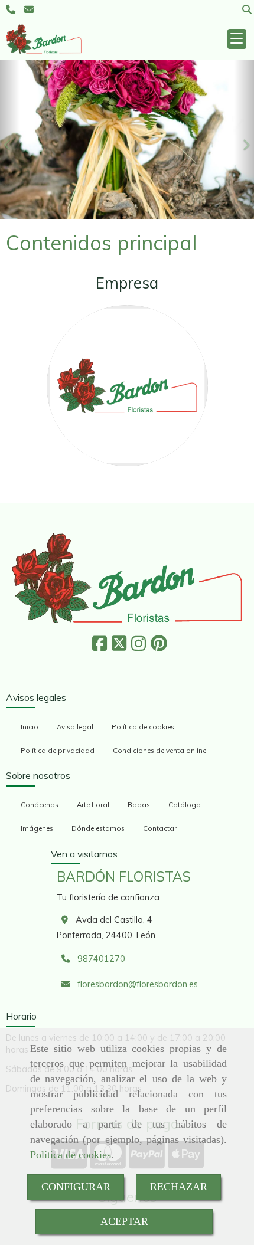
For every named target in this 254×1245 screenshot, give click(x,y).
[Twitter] (119, 646)
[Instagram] (138, 646)
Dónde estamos (98, 828)
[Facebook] (99, 646)
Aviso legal (75, 726)
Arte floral (93, 804)
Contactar (160, 828)
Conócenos (39, 804)
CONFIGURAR (75, 1186)
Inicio (29, 726)
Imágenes (37, 828)
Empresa (127, 283)
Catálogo (184, 804)
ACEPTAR (124, 1221)
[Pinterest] (159, 646)
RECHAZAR (178, 1186)
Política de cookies (70, 1155)
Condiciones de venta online (159, 750)
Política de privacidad (58, 750)
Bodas (139, 804)
